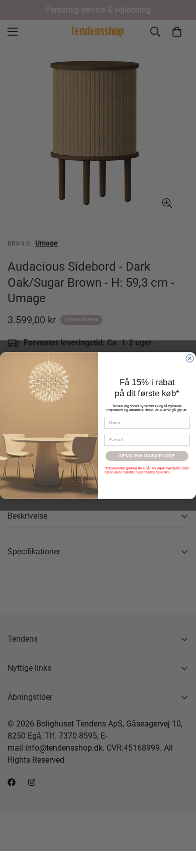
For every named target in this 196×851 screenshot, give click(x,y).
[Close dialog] (189, 358)
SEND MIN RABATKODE (147, 456)
